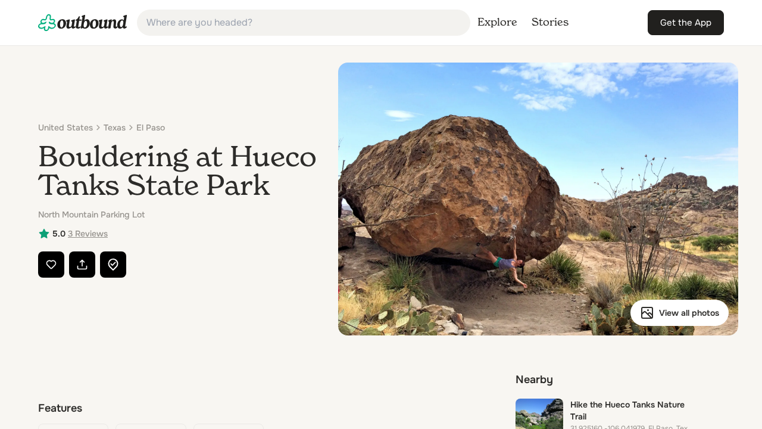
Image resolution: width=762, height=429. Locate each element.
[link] (82, 22)
